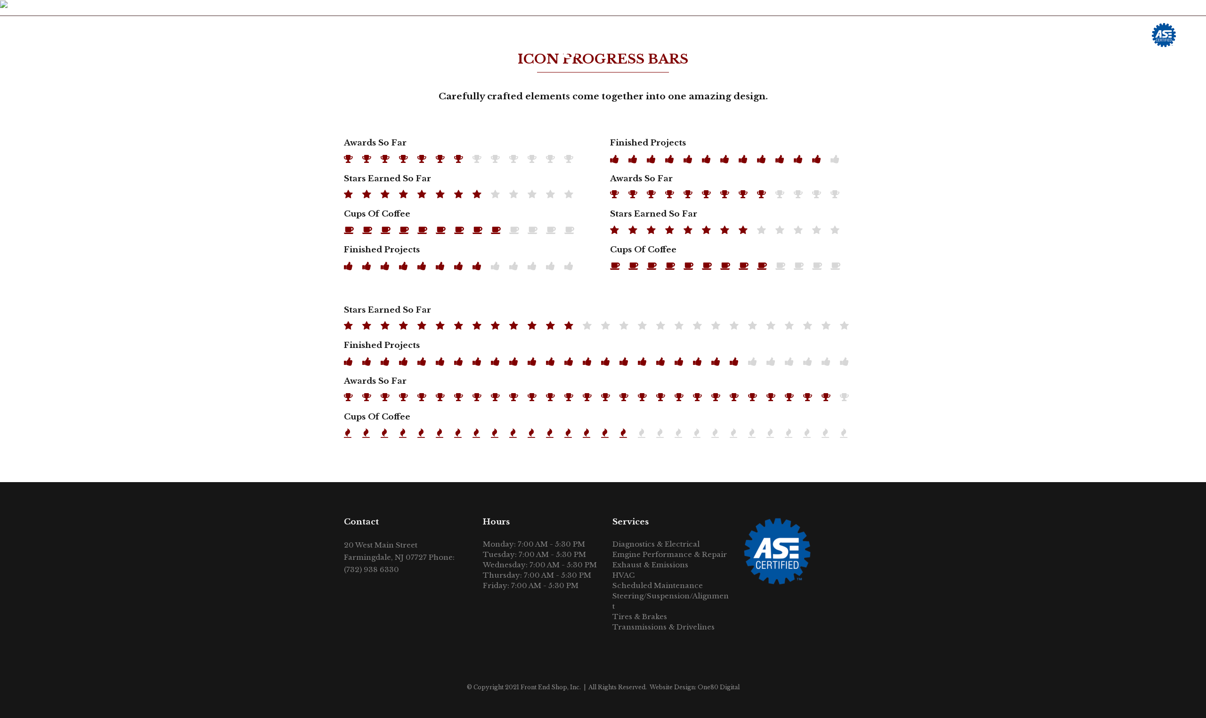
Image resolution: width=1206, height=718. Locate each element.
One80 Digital (719, 687)
